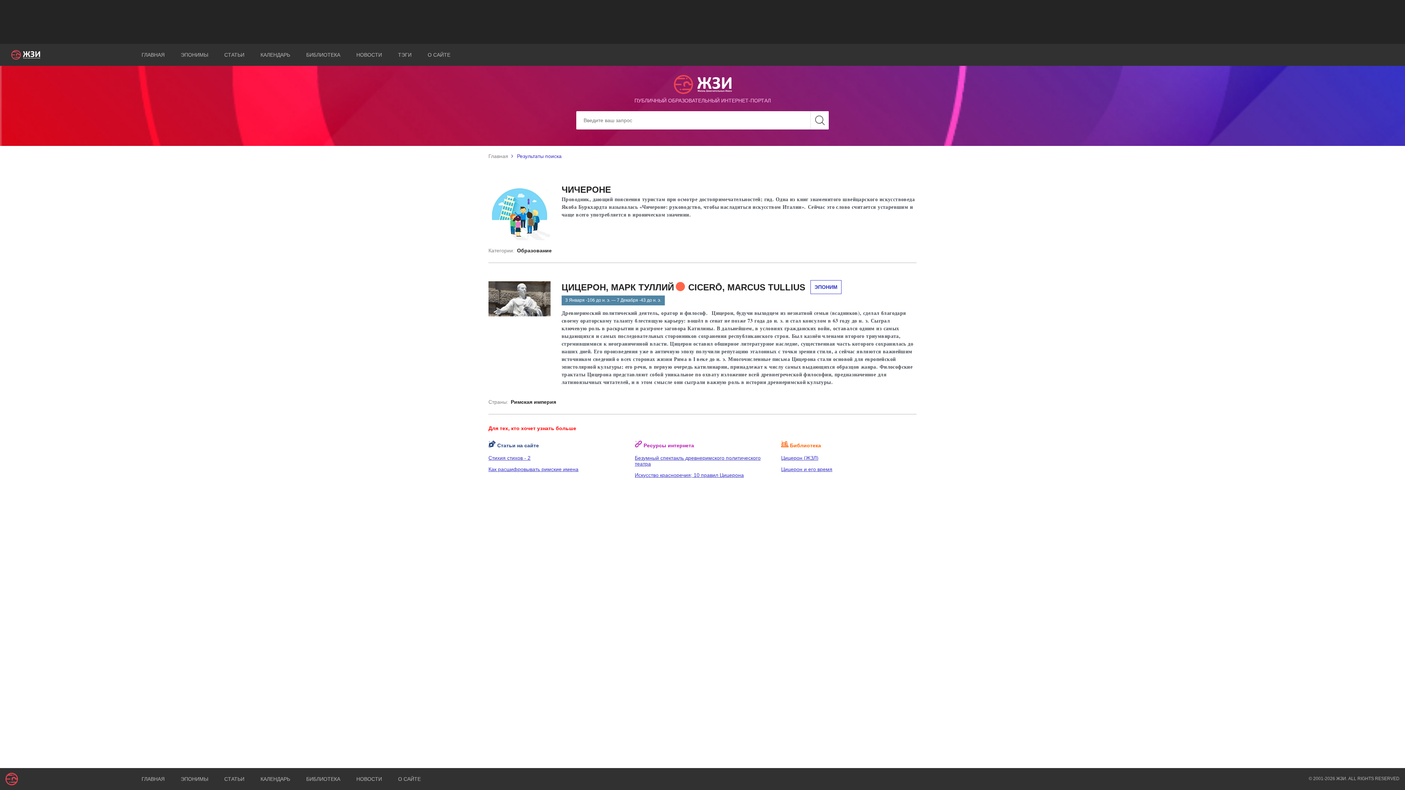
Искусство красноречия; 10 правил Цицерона (689, 475)
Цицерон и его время (806, 469)
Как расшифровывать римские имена (533, 469)
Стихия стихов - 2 (509, 458)
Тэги (405, 55)
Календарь (275, 55)
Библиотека (323, 55)
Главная (153, 55)
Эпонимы (194, 55)
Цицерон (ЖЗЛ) (799, 458)
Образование (534, 250)
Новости (369, 55)
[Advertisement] (702, 22)
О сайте (439, 55)
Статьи (234, 55)
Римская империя (533, 402)
